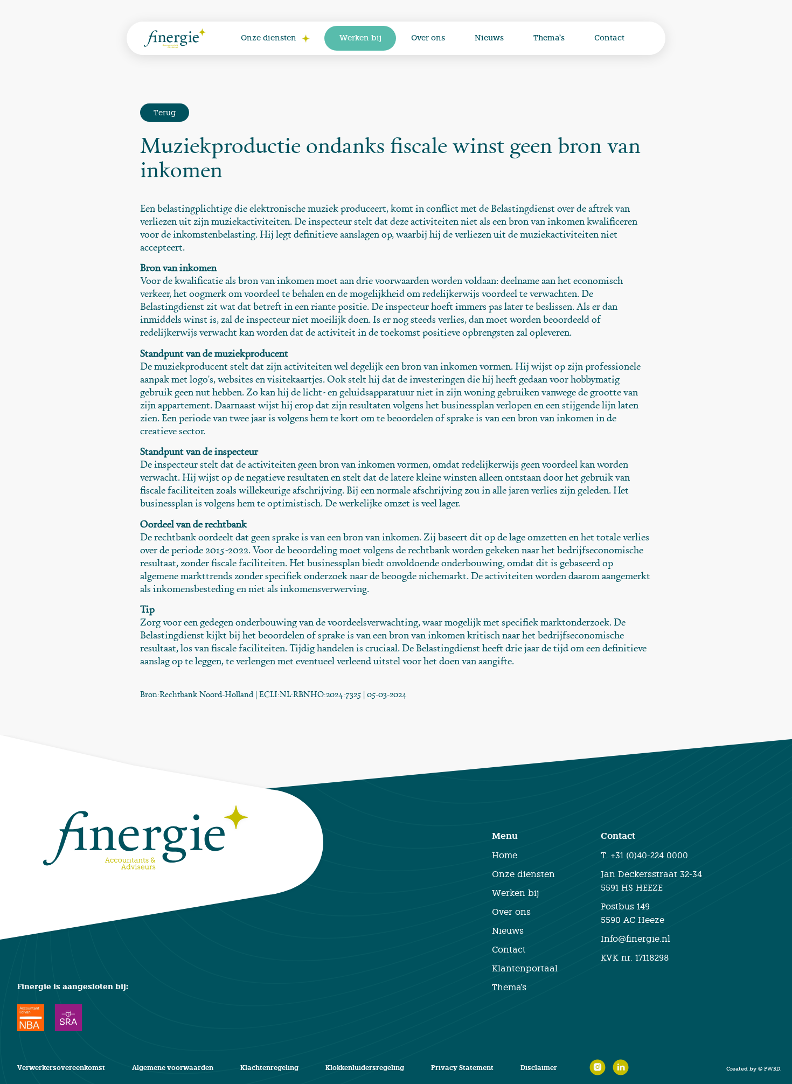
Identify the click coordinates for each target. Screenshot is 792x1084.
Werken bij (360, 38)
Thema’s (549, 38)
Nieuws (489, 38)
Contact (609, 38)
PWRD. (772, 1068)
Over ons (428, 38)
